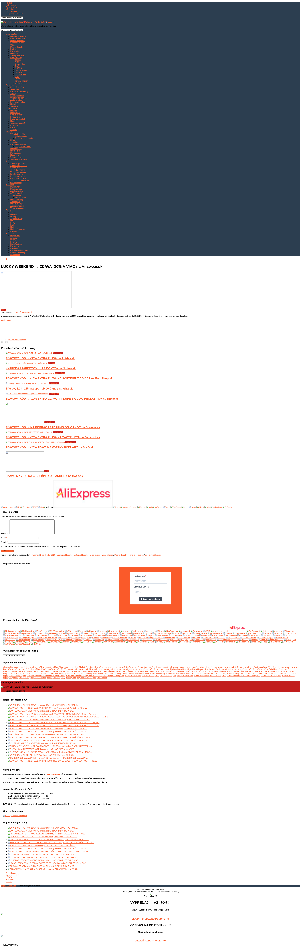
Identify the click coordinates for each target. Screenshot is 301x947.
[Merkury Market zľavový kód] (8, 507)
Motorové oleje (16, 204)
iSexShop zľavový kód (253, 673)
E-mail (4, 542)
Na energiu (15, 151)
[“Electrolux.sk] (287, 642)
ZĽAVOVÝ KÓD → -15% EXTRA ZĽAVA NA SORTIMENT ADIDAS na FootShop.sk (59, 378)
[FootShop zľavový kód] (26, 507)
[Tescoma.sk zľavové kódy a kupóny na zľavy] (125, 633)
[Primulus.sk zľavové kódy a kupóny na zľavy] (186, 633)
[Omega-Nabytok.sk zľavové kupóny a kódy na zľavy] (28, 638)
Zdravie (9, 132)
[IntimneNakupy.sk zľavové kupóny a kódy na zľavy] (265, 638)
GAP (17, 66)
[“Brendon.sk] (183, 642)
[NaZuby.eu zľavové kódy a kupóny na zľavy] (61, 635)
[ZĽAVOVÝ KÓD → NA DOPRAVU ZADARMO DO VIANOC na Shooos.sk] (25, 422)
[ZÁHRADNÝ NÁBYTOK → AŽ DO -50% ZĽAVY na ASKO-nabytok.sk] (38, 746)
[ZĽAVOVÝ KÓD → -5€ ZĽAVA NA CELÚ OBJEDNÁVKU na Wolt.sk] (37, 720)
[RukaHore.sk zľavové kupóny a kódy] (113, 631)
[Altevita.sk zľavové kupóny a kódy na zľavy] (105, 638)
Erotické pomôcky (17, 253)
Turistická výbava (17, 170)
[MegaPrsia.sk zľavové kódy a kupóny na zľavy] (26, 633)
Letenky (13, 242)
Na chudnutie (16, 149)
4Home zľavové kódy (165, 671)
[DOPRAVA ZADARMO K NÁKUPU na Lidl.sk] (28, 711)
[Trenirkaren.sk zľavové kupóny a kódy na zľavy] (233, 638)
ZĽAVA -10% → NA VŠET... (63, 749)
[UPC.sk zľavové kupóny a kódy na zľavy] (29, 642)
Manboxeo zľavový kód (175, 673)
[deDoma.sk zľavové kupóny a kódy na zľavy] (267, 635)
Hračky (13, 217)
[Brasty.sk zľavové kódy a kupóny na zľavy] (85, 633)
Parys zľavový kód (234, 676)
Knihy (12, 225)
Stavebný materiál (17, 123)
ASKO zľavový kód (69, 669)
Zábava (9, 210)
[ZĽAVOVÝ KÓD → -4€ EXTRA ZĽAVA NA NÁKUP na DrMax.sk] (35, 708)
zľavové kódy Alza (85, 669)
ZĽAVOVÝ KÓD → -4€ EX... (75, 708)
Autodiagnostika (17, 206)
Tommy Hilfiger (21, 81)
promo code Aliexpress (72, 671)
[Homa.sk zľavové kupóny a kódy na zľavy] (8, 642)
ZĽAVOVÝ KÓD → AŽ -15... (84, 714)
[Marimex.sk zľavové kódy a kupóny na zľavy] (38, 633)
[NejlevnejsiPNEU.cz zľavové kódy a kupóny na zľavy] (12, 635)
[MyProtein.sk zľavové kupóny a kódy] (137, 631)
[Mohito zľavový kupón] (185, 507)
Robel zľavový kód (235, 673)
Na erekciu (14, 155)
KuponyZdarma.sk (8, 886)
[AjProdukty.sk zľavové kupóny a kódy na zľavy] (230, 635)
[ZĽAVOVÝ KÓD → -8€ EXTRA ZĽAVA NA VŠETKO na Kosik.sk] (35, 729)
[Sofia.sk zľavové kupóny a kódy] (81, 631)
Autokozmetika (16, 191)
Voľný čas (10, 233)
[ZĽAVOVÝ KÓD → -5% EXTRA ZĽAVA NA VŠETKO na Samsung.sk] (37, 737)
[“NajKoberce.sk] (243, 642)
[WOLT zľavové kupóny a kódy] (206, 631)
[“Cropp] (263, 642)
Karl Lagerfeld (21, 70)
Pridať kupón (11, 873)
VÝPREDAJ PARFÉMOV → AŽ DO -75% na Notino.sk (41, 368)
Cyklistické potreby (18, 178)
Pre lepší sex (15, 153)
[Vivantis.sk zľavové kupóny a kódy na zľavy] (75, 642)
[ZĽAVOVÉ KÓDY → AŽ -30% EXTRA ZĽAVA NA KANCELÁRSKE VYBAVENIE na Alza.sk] (47, 717)
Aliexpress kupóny (113, 667)
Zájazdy (13, 238)
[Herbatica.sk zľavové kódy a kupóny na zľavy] (99, 635)
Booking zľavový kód (12, 671)
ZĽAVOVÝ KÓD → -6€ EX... (87, 723)
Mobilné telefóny (17, 87)
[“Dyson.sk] (208, 642)
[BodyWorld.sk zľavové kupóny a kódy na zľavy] (41, 642)
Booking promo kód (183, 671)
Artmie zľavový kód (218, 676)
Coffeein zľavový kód (35, 676)
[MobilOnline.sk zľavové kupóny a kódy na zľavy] (23, 640)
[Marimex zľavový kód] (142, 507)
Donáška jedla (16, 244)
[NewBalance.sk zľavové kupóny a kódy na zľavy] (160, 640)
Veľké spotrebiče (17, 96)
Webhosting (15, 255)
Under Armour (21, 83)
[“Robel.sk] (96, 642)
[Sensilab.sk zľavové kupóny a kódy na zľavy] (19, 642)
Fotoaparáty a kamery (19, 102)
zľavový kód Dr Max (200, 671)
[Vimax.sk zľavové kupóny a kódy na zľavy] (195, 638)
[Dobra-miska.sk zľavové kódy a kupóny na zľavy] (199, 633)
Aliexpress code (251, 671)
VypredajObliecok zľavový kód (71, 673)
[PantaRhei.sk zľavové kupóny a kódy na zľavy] (254, 635)
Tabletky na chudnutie (24, 138)
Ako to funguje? (12, 875)
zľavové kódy (24, 678)
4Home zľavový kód (163, 667)
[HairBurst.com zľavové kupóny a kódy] (171, 631)
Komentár (5, 534)
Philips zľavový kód (115, 676)
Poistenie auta (16, 189)
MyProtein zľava (90, 671)
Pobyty (13, 240)
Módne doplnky (16, 47)
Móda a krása (11, 34)
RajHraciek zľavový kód (271, 676)
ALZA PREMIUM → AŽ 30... (66, 869)
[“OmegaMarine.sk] (22, 644)
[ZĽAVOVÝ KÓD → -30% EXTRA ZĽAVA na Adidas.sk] (29, 353)
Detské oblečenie (17, 41)
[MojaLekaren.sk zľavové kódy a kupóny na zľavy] (73, 633)
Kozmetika (14, 51)
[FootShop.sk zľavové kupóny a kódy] (41, 631)
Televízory (14, 89)
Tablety (13, 94)
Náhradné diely (16, 200)
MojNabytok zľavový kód (143, 669)
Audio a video (16, 100)
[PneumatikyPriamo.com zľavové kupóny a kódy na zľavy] (228, 640)
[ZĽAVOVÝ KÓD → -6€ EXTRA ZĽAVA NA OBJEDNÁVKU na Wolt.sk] (2, 936)
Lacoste (18, 72)
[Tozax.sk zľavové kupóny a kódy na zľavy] (253, 640)
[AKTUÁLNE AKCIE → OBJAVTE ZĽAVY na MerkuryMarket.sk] (35, 734)
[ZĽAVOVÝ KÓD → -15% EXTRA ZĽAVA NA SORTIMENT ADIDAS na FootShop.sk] (30, 373)
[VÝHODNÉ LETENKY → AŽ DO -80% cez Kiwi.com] (30, 860)
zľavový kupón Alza (36, 667)
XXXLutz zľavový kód (244, 667)
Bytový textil (15, 117)
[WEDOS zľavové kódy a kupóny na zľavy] (147, 633)
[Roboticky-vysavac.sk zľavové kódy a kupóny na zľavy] (55, 633)
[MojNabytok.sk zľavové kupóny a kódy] (27, 631)
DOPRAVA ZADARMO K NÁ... (61, 711)
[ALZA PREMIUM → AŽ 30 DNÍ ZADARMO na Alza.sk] (31, 869)
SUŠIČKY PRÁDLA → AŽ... (64, 866)
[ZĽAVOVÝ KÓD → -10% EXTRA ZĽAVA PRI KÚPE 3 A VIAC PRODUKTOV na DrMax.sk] (27, 394)
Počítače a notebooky (19, 92)
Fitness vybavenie (18, 176)
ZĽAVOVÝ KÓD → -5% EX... (79, 737)
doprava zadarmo (38, 678)
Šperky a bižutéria (17, 56)
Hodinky (13, 104)
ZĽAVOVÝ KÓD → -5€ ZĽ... (78, 720)
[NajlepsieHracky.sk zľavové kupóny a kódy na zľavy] (54, 640)
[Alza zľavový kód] (18, 507)
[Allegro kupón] (117, 507)
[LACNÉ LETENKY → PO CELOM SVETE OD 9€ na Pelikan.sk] (35, 863)
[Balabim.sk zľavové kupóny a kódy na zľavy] (63, 638)
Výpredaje (10, 9)
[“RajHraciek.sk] (170, 642)
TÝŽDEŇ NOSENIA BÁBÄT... (75, 758)
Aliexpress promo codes (145, 671)
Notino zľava (204, 667)
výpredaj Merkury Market (74, 667)
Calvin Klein (20, 64)
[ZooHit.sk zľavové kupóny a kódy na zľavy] (87, 640)
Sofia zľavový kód (33, 669)
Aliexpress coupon (161, 669)
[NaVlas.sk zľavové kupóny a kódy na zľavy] (173, 640)
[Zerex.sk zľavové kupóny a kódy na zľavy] (64, 642)
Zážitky (13, 212)
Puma (17, 79)
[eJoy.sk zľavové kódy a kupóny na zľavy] (176, 633)
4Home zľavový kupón (36, 673)
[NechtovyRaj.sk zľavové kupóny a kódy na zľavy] (10, 638)
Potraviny (14, 248)
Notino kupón (103, 673)
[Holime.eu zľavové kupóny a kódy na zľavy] (204, 635)
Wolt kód (273, 671)
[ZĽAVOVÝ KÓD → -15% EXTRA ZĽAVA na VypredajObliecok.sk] (36, 732)
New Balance (20, 75)
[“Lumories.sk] (119, 642)
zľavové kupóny (288, 676)
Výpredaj (51, 363)
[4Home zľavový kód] (200, 507)
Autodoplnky (15, 202)
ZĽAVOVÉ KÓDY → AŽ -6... (87, 726)
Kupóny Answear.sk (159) (23, 312)
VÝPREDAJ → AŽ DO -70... (63, 755)
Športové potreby (17, 164)
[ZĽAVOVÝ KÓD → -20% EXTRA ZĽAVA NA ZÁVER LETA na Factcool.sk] (29, 432)
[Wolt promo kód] (41, 507)
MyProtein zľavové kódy (155, 673)
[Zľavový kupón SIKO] (207, 507)
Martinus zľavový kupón (55, 676)
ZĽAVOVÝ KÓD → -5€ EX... (85, 761)
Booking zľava (91, 673)
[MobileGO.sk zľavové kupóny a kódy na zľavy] (138, 635)
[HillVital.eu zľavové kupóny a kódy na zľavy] (142, 638)
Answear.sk (34, 555)
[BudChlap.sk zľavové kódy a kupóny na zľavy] (112, 633)
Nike (17, 77)
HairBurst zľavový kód (75, 676)
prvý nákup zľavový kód (86, 678)
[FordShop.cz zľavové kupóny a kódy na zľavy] (146, 640)
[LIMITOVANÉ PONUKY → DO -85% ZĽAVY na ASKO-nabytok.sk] (36, 740)
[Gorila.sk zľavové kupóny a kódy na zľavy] (287, 635)
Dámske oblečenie (18, 36)
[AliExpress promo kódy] (83, 507)
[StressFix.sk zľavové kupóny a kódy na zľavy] (169, 638)
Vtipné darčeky (16, 219)
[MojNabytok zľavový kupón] (217, 507)
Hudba (13, 227)
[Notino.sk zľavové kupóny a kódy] (102, 631)
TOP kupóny (11, 5)
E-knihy (13, 231)
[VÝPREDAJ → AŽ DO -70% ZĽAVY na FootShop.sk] (30, 857)
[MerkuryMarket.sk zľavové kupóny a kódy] (11, 631)
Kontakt (9, 882)
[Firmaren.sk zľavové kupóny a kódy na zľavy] (126, 635)
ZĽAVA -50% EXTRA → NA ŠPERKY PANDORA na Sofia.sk (44, 476)
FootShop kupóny (44, 671)
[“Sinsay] (159, 642)
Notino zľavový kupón (125, 671)
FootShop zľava (260, 667)
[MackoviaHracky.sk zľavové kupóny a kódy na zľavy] (114, 640)
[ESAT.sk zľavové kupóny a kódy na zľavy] (227, 633)
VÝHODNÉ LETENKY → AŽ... (66, 860)
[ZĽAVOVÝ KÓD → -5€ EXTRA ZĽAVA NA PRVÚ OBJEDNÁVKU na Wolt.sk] (40, 761)
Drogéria (14, 53)
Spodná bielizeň (17, 43)
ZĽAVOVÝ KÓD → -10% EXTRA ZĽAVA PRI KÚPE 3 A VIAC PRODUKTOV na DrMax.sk (62, 398)
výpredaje (14, 678)
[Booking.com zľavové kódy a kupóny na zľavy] (289, 633)
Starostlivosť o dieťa (18, 159)
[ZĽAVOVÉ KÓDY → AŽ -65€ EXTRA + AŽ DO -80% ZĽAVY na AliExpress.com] (42, 726)
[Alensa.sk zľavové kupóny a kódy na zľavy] (220, 638)
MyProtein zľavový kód (103, 669)
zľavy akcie (102, 678)
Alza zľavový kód (29, 671)
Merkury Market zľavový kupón (185, 667)
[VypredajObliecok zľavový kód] (129, 507)
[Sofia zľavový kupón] (150, 507)
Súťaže (9, 877)
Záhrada (13, 130)
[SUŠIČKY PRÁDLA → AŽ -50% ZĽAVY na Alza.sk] (30, 866)
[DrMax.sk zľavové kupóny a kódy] (125, 631)
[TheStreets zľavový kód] (176, 507)
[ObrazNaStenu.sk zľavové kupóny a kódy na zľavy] (119, 638)
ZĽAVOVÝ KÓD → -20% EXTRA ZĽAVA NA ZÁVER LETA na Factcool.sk (53, 437)
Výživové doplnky (17, 134)
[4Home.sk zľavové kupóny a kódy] (91, 631)
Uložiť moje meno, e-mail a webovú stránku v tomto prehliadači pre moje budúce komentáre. (42, 547)
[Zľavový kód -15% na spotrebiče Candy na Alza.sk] (27, 383)
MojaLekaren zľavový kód (96, 676)
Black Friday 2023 (47, 555)
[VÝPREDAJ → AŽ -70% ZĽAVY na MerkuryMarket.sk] (31, 705)
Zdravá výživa (16, 157)
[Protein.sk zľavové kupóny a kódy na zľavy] (277, 633)
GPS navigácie (16, 193)
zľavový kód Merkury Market (15, 667)
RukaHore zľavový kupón (279, 669)
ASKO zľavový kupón (131, 667)
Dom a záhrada (12, 108)
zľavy (63, 678)
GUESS (18, 68)
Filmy (12, 223)
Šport (8, 161)
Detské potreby (16, 174)
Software (14, 106)
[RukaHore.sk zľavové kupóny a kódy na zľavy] (216, 635)
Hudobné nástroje (17, 229)
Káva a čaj (14, 246)
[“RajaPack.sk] (274, 642)
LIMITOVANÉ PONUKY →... (77, 740)
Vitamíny (14, 142)
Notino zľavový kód (178, 669)
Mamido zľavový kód (150, 676)
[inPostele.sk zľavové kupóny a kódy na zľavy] (9, 640)
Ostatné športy (16, 183)
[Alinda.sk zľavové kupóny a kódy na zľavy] (74, 638)
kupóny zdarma (53, 678)
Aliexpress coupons (217, 671)
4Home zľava (52, 673)
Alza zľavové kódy (260, 669)
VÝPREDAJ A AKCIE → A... (65, 743)
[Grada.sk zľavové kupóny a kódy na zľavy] (243, 640)
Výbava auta (15, 195)
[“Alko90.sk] (36, 644)
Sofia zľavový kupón (118, 673)
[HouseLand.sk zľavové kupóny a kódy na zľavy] (281, 638)
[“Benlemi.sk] (107, 642)
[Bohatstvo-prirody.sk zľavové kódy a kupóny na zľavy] (161, 633)
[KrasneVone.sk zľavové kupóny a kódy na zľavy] (183, 638)
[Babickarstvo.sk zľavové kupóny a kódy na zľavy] (215, 633)
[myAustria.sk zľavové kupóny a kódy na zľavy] (239, 633)
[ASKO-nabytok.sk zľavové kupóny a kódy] (56, 631)
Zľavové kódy (11, 7)
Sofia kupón (57, 671)
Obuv (12, 45)
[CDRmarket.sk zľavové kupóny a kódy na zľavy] (208, 638)
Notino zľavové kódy (235, 671)
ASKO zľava (264, 671)
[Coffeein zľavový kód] (227, 507)
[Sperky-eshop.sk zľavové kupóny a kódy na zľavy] (253, 633)
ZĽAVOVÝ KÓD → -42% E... (80, 752)
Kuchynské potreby (18, 119)
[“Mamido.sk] (141, 642)
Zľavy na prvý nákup (14, 13)
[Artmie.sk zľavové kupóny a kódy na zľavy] (278, 635)
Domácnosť (15, 113)
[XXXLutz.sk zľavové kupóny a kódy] (71, 631)
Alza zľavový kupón (195, 669)
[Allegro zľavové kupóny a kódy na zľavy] (277, 631)
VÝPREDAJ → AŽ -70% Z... (66, 705)
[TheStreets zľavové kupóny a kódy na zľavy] (253, 631)
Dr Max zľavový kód (136, 673)
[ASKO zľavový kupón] (34, 507)
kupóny (6, 678)
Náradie (13, 121)
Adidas (18, 60)
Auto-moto (10, 185)
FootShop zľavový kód (50, 669)
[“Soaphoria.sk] (196, 642)
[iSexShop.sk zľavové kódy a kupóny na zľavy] (41, 635)
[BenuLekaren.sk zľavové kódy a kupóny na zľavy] (11, 633)
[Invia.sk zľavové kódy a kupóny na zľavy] (52, 635)
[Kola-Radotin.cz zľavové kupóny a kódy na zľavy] (275, 640)
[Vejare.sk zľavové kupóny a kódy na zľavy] (267, 633)
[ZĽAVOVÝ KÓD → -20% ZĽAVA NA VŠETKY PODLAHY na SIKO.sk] (35, 442)
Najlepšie (10, 3)
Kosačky (14, 128)
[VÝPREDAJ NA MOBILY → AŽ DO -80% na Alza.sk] (30, 854)
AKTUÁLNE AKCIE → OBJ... (74, 734)
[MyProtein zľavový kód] (158, 507)
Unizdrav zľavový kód (123, 669)
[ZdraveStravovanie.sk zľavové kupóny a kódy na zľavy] (47, 638)
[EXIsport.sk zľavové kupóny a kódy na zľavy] (98, 640)
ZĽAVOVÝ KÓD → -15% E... (76, 732)
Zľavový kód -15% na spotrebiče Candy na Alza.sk (39, 388)
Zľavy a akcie (11, 11)
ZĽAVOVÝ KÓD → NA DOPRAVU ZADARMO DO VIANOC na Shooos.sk (53, 427)
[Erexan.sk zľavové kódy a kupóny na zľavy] (73, 635)
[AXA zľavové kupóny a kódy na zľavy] (219, 631)
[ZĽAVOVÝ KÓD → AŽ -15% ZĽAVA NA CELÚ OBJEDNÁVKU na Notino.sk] (40, 714)
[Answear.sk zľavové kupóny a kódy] (184, 631)
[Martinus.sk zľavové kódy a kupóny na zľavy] (28, 635)
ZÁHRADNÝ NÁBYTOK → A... (81, 746)
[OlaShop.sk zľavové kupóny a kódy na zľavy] (54, 642)
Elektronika (10, 85)
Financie (14, 125)
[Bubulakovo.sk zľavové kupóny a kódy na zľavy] (112, 635)
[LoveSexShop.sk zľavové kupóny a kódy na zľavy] (248, 638)
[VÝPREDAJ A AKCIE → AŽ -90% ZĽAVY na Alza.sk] (30, 743)
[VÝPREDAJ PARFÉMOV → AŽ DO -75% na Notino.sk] (27, 363)
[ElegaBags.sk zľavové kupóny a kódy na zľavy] (186, 640)
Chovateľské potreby (19, 250)
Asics (17, 62)
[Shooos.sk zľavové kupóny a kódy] (288, 631)
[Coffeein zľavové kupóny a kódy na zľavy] (266, 631)
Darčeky (13, 214)
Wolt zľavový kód (223, 669)
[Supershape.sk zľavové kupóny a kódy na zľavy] (155, 638)
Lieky (12, 140)
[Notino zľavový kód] (192, 507)
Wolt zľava (272, 667)
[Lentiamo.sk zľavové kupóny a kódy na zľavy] (210, 640)
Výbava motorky (17, 208)
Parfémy (13, 49)
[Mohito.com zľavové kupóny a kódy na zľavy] (150, 631)
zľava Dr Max (209, 669)
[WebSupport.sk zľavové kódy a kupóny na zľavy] (98, 633)
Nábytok (13, 111)
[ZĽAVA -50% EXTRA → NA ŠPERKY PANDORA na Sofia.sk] (25, 471)
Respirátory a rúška (23, 147)
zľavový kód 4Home (16, 669)
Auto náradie (20, 197)
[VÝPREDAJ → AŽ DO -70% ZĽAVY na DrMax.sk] (29, 755)
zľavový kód (71, 678)
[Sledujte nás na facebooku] (15, 816)
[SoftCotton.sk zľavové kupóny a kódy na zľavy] (161, 635)
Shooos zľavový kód (251, 676)
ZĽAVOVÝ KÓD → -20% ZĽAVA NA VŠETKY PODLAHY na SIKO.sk (50, 447)
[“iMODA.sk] (8, 644)
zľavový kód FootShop (54, 667)
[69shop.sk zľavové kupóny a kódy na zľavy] (84, 638)
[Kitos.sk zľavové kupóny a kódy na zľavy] (132, 638)
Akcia (3, 310)
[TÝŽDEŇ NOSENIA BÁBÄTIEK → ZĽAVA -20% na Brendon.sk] (35, 758)
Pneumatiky (15, 187)
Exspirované (95, 555)
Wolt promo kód (147, 667)
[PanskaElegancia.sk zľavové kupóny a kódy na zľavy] (72, 640)
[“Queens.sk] (218, 642)
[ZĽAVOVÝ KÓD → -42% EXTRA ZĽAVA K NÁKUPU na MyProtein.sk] (38, 752)
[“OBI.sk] (151, 642)
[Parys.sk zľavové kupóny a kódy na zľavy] (150, 635)
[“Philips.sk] (131, 642)
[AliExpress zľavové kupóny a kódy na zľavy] (237, 631)
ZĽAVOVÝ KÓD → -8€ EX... (75, 729)
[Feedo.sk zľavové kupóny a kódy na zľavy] (242, 635)
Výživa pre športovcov (19, 181)
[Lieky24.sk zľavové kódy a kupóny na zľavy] (136, 633)
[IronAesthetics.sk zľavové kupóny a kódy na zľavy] (131, 640)
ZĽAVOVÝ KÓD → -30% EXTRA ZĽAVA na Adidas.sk (40, 358)
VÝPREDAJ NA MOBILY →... (65, 854)
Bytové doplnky (16, 115)
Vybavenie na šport (18, 172)
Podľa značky (16, 58)
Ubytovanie (15, 236)
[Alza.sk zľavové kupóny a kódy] (160, 631)
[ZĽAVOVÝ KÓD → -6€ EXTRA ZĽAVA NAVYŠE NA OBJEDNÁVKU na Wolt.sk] (42, 723)
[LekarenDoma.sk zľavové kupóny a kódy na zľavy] (191, 635)
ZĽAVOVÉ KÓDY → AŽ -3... (97, 717)
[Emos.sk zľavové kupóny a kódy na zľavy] (263, 640)
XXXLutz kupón (284, 671)
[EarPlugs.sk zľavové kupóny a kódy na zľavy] (290, 640)
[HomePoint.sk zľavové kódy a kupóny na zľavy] (85, 635)
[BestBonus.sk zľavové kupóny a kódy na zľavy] (37, 640)
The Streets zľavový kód (273, 673)
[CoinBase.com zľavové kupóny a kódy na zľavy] (176, 635)
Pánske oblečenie (17, 39)
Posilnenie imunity (18, 144)
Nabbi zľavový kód (201, 676)
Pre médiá (10, 879)
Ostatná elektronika (18, 98)
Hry (11, 221)
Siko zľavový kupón (17, 676)
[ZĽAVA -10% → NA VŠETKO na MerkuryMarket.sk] (30, 749)
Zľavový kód (58, 353)
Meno (4, 538)
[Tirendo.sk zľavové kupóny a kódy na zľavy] (198, 640)
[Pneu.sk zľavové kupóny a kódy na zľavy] (94, 638)
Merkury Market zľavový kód (222, 667)
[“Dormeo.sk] (229, 642)
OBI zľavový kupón (168, 676)
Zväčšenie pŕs (21, 136)
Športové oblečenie (18, 166)
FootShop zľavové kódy (95, 667)
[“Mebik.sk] (255, 642)
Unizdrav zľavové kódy (216, 673)
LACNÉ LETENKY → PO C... (75, 863)
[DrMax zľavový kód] (166, 507)
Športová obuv (16, 168)
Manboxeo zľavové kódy (196, 673)
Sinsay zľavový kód (185, 676)
